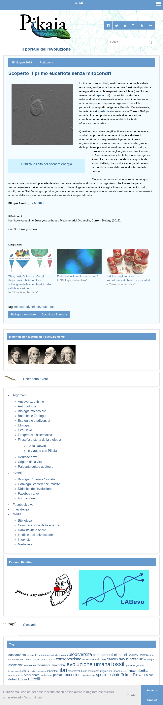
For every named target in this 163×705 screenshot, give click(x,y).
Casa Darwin (36, 446)
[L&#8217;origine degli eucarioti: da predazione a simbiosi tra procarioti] (128, 261)
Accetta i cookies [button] (152, 695)
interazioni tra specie (37, 671)
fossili (118, 664)
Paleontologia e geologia (35, 466)
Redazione (46, 62)
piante (35, 675)
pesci (27, 675)
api (66, 655)
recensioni (72, 674)
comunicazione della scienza (39, 659)
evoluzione (30, 665)
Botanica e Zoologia (54, 314)
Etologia (24, 425)
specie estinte (108, 674)
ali (28, 655)
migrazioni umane (110, 671)
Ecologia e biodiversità (34, 420)
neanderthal (139, 671)
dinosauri (135, 659)
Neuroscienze (28, 457)
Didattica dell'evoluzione (35, 488)
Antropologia (27, 406)
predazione (46, 675)
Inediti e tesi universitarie (35, 534)
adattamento (17, 655)
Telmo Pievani (133, 674)
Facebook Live (28, 493)
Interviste (24, 539)
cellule (35, 306)
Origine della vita (30, 462)
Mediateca (25, 544)
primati (58, 675)
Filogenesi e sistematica (35, 435)
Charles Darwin (138, 655)
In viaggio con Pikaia (42, 450)
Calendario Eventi (36, 379)
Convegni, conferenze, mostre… (40, 484)
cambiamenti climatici (110, 655)
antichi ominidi (38, 655)
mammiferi (93, 671)
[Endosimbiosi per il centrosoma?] (79, 261)
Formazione (26, 498)
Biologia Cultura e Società (36, 479)
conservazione (68, 659)
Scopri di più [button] (33, 697)
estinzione (15, 665)
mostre (124, 671)
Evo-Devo (25, 430)
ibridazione (13, 671)
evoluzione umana (88, 664)
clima (151, 655)
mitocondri (21, 306)
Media (17, 514)
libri (62, 670)
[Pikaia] (44, 37)
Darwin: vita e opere (32, 530)
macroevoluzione (77, 671)
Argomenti (20, 395)
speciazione (88, 675)
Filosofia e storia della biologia (39, 439)
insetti (22, 671)
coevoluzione (15, 659)
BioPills (39, 203)
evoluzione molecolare (51, 665)
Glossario (30, 624)
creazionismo (89, 659)
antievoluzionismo (55, 655)
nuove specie (15, 675)
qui (99, 95)
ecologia (149, 659)
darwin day (116, 659)
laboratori (52, 671)
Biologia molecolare (23, 314)
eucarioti (48, 306)
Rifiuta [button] (131, 695)
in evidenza (21, 509)
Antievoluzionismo (31, 401)
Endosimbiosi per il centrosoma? (77, 276)
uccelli (34, 678)
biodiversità (80, 654)
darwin (101, 659)
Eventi (17, 473)
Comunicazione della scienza (39, 525)
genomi (140, 665)
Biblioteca (25, 520)
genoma (130, 665)
